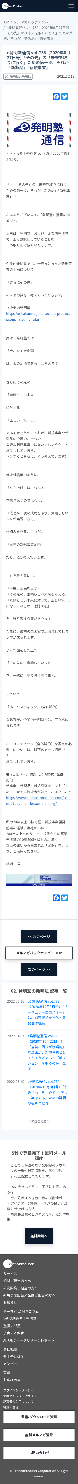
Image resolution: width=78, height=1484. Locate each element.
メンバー (10, 1363)
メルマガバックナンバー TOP (39, 952)
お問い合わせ (39, 1452)
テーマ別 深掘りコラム (21, 1311)
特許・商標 (10, 1407)
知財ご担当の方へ (17, 1280)
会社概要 (10, 1349)
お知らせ (10, 1302)
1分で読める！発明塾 (19, 1318)
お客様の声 (12, 1379)
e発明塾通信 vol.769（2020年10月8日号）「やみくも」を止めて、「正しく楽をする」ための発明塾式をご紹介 (47, 1092)
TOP (5, 22)
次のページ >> (39, 969)
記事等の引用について (18, 1401)
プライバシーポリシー (18, 1390)
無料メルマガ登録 (39, 1434)
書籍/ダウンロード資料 (39, 1416)
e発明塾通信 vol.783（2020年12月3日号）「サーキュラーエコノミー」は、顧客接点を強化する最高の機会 (47, 1012)
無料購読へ (39, 1235)
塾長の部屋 (12, 1325)
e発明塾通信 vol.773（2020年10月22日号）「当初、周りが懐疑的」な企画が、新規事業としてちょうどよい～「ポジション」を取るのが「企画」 (47, 1052)
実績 (6, 1372)
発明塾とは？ (13, 1356)
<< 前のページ (39, 936)
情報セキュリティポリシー (21, 1396)
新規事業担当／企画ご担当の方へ (29, 1295)
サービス (10, 1273)
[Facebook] (56, 97)
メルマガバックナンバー (33, 22)
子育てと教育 (13, 1332)
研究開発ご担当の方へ (20, 1287)
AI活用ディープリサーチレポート (28, 1340)
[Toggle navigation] (71, 6)
